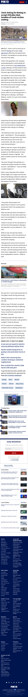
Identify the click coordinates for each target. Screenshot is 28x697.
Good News (3, 590)
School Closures (16, 588)
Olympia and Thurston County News (17, 553)
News (10, 379)
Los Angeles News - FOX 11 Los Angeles (17, 563)
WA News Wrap (4, 573)
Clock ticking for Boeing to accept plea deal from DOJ (12, 41)
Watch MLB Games (5, 663)
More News (4, 570)
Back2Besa (15, 594)
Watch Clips (3, 600)
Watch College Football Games (6, 661)
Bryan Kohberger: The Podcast (17, 651)
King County (19, 383)
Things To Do (16, 582)
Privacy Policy (15, 459)
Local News (3, 572)
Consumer (3, 584)
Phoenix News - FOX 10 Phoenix (17, 566)
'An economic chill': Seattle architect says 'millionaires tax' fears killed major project (10, 484)
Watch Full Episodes (17, 603)
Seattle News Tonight (17, 542)
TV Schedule (3, 549)
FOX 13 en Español (5, 592)
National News (4, 575)
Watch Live (22, 2)
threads (16, 683)
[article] (14, 271)
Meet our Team (4, 546)
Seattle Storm (16, 623)
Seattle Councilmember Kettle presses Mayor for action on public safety (10, 490)
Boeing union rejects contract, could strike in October (10, 505)
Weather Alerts (4, 623)
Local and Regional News (17, 539)
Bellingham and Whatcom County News (16, 556)
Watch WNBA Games (5, 674)
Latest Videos (5, 502)
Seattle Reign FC (16, 626)
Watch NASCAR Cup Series (5, 665)
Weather (3, 617)
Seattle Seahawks (16, 618)
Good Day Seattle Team (16, 576)
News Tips (3, 541)
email (21, 683)
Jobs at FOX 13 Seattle (5, 553)
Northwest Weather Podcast (17, 648)
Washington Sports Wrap (17, 632)
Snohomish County (7, 388)
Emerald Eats (4, 605)
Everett (4, 383)
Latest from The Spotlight (16, 601)
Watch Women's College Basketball (5, 672)
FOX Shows (3, 551)
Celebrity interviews (5, 611)
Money (3, 642)
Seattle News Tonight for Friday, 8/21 (8, 516)
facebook (11, 683)
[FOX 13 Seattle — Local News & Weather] (5, 2)
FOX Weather (4, 635)
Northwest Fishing (17, 638)
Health (2, 586)
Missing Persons (16, 609)
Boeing (16, 22)
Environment (3, 589)
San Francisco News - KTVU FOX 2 (17, 561)
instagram (9, 683)
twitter (19, 683)
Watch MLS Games (5, 675)
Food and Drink (4, 581)
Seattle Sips (3, 607)
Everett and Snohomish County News (18, 550)
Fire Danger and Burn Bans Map (5, 630)
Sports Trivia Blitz (16, 635)
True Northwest (16, 584)
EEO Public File (4, 562)
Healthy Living (4, 587)
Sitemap (2, 595)
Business (3, 646)
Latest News (4, 470)
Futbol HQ (15, 637)
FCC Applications (4, 563)
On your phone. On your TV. (11, 394)
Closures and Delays (5, 625)
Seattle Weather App (5, 621)
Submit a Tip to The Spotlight (17, 613)
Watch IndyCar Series (5, 667)
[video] (23, 506)
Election (2, 578)
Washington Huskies (17, 628)
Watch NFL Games (5, 658)
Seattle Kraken (16, 625)
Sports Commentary (17, 633)
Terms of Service (15, 460)
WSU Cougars (16, 629)
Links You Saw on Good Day (16, 592)
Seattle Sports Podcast (18, 646)
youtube (7, 683)
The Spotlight (17, 599)
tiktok (14, 683)
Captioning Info (4, 559)
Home (3, 539)
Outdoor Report (16, 590)
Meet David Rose (16, 605)
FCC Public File (4, 560)
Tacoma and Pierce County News (17, 547)
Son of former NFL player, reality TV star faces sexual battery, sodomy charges (9, 472)
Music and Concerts (5, 583)
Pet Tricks (15, 579)
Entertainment (4, 580)
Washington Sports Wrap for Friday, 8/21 (9, 522)
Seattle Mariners (16, 620)
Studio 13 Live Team (5, 602)
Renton (11, 383)
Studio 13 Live (5, 599)
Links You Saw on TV (5, 548)
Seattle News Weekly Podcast (17, 644)
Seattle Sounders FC (17, 621)
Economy (3, 648)
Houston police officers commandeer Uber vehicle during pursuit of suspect (10, 478)
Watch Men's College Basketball (5, 669)
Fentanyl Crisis (16, 610)
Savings (2, 650)
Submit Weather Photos (16, 586)
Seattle (17, 379)
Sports (15, 617)
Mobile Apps (3, 542)
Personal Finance (4, 643)
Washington (19, 388)
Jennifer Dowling (5, 22)
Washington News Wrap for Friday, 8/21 (9, 510)
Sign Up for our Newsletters (4, 544)
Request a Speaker (5, 556)
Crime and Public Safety (16, 607)
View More (23, 470)
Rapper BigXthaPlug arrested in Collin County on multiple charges (9, 495)
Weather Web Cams (5, 618)
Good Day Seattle (16, 571)
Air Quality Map (4, 626)
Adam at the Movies (17, 581)
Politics (2, 576)
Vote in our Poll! (8, 465)
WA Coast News (16, 558)
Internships (3, 554)
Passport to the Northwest (4, 609)
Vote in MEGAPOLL (17, 578)
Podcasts (15, 642)
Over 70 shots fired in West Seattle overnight (10, 527)
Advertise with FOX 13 (5, 557)
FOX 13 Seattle (12, 22)
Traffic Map (3, 620)
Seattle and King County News (16, 544)
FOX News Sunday (5, 594)
